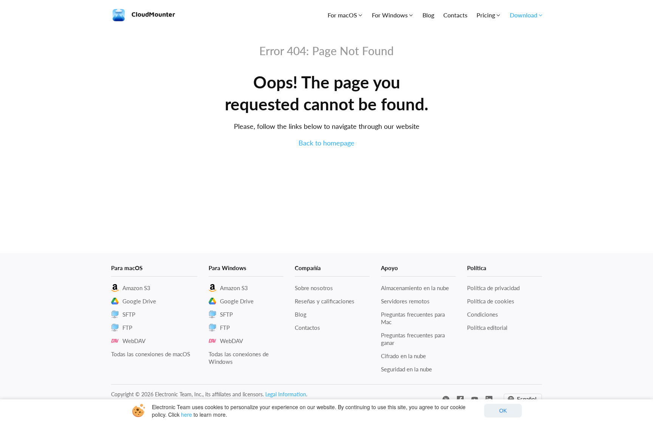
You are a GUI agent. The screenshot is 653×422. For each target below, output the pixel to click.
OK (503, 411)
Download (523, 15)
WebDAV (133, 340)
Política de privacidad (493, 287)
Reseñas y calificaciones (324, 301)
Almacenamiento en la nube (415, 287)
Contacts (455, 15)
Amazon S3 (136, 287)
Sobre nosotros (314, 287)
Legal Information (285, 394)
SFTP (128, 314)
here (186, 414)
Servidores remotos (405, 301)
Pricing (486, 15)
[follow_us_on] (446, 398)
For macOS (342, 15)
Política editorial (487, 327)
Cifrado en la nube (403, 355)
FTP (127, 327)
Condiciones (482, 314)
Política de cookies (490, 301)
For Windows (390, 15)
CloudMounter (152, 14)
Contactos (307, 327)
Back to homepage (326, 143)
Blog (428, 15)
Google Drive (139, 301)
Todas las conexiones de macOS (150, 354)
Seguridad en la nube (406, 369)
